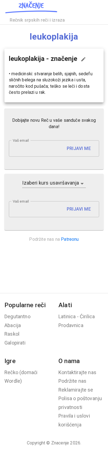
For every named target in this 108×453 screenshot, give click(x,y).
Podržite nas (72, 381)
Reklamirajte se (75, 390)
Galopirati (14, 343)
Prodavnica (70, 325)
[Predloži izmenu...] (83, 59)
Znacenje (60, 443)
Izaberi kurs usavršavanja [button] (50, 183)
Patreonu (70, 239)
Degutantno (17, 316)
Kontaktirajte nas (77, 372)
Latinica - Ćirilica (76, 316)
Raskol (11, 334)
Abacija (12, 325)
